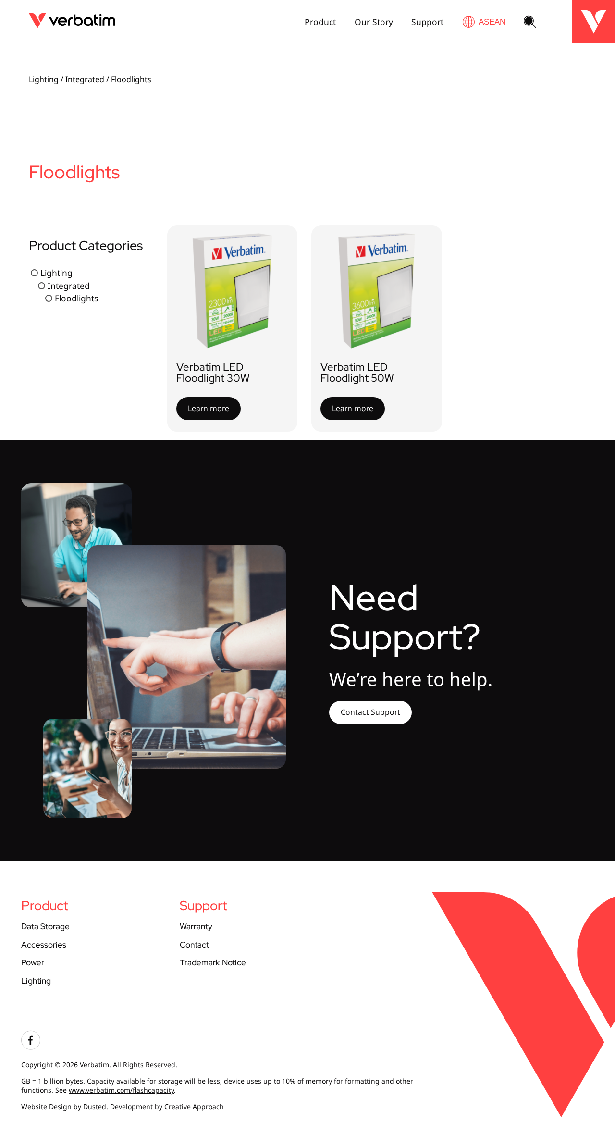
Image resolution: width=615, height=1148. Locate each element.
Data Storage (45, 926)
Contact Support (370, 712)
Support (427, 21)
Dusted (94, 1106)
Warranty (196, 926)
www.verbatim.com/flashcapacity (121, 1090)
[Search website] (530, 22)
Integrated (84, 79)
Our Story (374, 21)
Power (32, 962)
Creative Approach (194, 1106)
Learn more (208, 408)
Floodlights (76, 298)
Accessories (43, 944)
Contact (194, 944)
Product (320, 21)
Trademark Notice (213, 962)
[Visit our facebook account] (30, 1047)
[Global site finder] (483, 22)
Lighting (44, 79)
